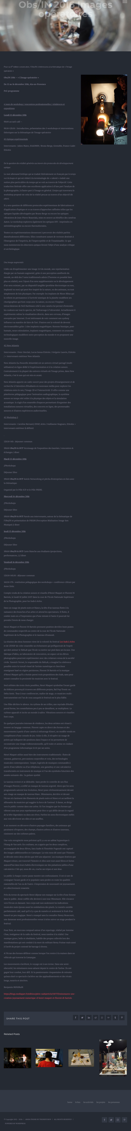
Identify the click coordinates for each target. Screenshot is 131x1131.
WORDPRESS (20, 1123)
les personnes (114, 1102)
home (69, 1102)
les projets (100, 1102)
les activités (88, 1102)
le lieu (77, 1102)
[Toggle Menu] (125, 1)
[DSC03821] (104, 76)
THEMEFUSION (45, 1119)
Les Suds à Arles (67, 642)
